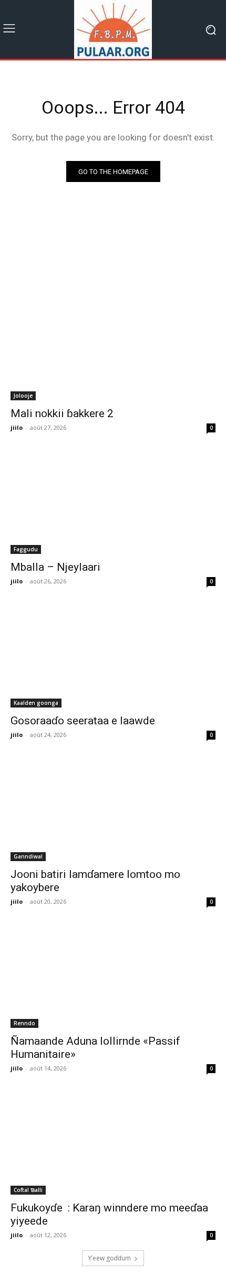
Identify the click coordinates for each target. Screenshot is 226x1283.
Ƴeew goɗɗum (109, 1258)
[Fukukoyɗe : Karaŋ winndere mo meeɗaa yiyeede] (113, 1143)
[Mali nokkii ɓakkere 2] (113, 349)
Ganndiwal (28, 856)
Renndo (24, 1023)
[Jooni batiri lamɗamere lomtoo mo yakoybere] (113, 810)
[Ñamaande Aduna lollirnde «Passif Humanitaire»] (113, 976)
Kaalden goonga (36, 702)
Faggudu (26, 549)
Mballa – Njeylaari (55, 567)
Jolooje (23, 395)
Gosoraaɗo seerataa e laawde (83, 720)
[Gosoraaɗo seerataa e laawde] (113, 656)
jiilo (17, 427)
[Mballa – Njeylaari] (113, 502)
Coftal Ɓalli (28, 1190)
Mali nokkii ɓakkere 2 (62, 413)
